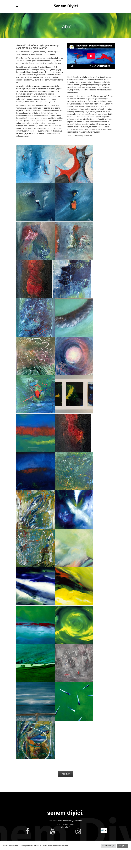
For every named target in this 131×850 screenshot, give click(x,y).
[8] (74, 164)
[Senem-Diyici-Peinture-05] (74, 701)
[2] (34, 279)
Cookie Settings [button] (108, 845)
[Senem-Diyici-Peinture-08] (74, 663)
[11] (35, 356)
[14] (35, 317)
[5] (35, 241)
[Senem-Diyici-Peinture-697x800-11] (74, 509)
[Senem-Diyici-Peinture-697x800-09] (35, 509)
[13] (72, 279)
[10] (74, 356)
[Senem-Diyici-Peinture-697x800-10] (35, 740)
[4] (74, 202)
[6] (35, 164)
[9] (35, 394)
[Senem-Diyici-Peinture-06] (35, 701)
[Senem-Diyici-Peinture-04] (74, 586)
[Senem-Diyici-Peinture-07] (35, 663)
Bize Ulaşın (65, 827)
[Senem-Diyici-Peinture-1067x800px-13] (74, 548)
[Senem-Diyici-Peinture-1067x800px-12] (35, 548)
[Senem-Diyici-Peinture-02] (35, 586)
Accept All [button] (122, 845)
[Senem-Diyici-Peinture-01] (74, 625)
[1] (73, 433)
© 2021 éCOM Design (65, 824)
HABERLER (65, 774)
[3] (74, 241)
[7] (35, 202)
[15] (74, 471)
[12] (74, 317)
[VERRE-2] (35, 433)
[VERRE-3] (74, 394)
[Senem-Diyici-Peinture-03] (35, 625)
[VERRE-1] (35, 471)
